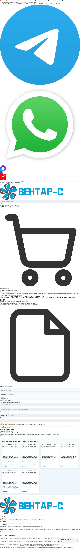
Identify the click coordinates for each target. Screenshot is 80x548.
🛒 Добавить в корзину (5, 423)
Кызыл (1, 542)
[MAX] (40, 168)
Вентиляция (3, 519)
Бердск (66, 537)
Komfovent (5, 3)
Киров (18, 541)
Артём (26, 537)
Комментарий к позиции (7, 407)
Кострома (54, 541)
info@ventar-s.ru (17, 205)
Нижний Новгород (16, 544)
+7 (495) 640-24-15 (37, 545)
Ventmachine (30, 3)
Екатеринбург (20, 539)
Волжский (50, 538)
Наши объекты (45, 181)
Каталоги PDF (3, 181)
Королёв (49, 541)
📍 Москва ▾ (3, 0)
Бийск (74, 537)
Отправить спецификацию (6, 435)
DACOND (28, 2)
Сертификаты (52, 181)
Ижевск (45, 539)
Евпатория (14, 539)
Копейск (45, 541)
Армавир (23, 537)
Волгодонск (45, 538)
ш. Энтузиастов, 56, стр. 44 (6, 205)
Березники (70, 537)
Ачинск (40, 537)
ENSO (32, 2)
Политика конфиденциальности (44, 547)
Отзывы (58, 181)
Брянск (11, 538)
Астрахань (36, 537)
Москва (1, 537)
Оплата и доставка (17, 181)
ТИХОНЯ (55, 3)
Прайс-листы (25, 181)
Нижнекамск (9, 544)
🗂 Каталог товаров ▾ (11, 0)
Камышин (2, 541)
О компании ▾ (31, 181)
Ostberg (44, 3)
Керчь (15, 541)
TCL (26, 3)
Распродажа (42, 519)
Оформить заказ (4, 292)
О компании (38, 181)
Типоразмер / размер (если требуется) (10, 402)
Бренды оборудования (33, 519)
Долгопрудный (3, 539)
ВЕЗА (51, 3)
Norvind (16, 3)
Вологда (54, 538)
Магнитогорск (14, 542)
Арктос (37, 3)
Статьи (66, 181)
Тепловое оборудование (22, 519)
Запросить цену (5, 288)
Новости (62, 181)
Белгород (62, 537)
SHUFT (19, 3)
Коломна (31, 541)
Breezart (24, 2)
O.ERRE (40, 3)
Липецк (4, 542)
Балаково (45, 537)
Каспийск (6, 541)
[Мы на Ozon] (40, 172)
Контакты (17, 182)
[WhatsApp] (40, 125)
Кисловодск (22, 541)
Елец (24, 539)
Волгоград (40, 538)
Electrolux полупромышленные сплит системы (54, 293)
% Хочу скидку (22, 424)
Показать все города (4, 545)
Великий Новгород (17, 538)
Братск (7, 538)
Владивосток (24, 538)
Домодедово (9, 539)
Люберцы (9, 542)
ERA (34, 2)
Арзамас (18, 537)
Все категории (10, 2)
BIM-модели (9, 181)
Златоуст (37, 539)
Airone (20, 2)
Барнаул (53, 537)
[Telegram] (40, 45)
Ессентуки (28, 539)
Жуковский (33, 539)
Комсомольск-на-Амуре (38, 541)
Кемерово (11, 541)
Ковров (27, 541)
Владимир (35, 538)
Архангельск (31, 537)
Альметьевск (9, 537)
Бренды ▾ (17, 2)
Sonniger (23, 3)
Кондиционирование (9, 293)
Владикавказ (29, 538)
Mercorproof (11, 3)
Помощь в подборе (5, 424)
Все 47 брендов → (61, 3)
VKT (35, 3)
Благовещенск (3, 538)
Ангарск (14, 537)
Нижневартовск (3, 544)
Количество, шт (4, 417)
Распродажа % (3, 2)
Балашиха (49, 537)
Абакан (5, 537)
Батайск (57, 537)
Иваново (42, 539)
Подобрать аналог (14, 424)
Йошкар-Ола (50, 539)
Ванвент (48, 3)
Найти (1, 203)
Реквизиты (70, 547)
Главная (2, 293)
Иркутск (55, 539)
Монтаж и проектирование (12, 523)
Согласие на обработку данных (59, 547)
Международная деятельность (7, 182)
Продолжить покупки (13, 292)
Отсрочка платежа (72, 181)
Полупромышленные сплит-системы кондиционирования (28, 293)
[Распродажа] (40, 177)
